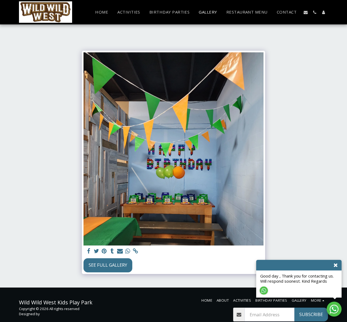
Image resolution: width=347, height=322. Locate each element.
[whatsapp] (128, 251)
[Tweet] (96, 251)
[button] (305, 12)
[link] (136, 251)
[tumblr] (112, 251)
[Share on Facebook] (88, 251)
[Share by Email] (120, 251)
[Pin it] (104, 251)
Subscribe (311, 314)
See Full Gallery (108, 265)
